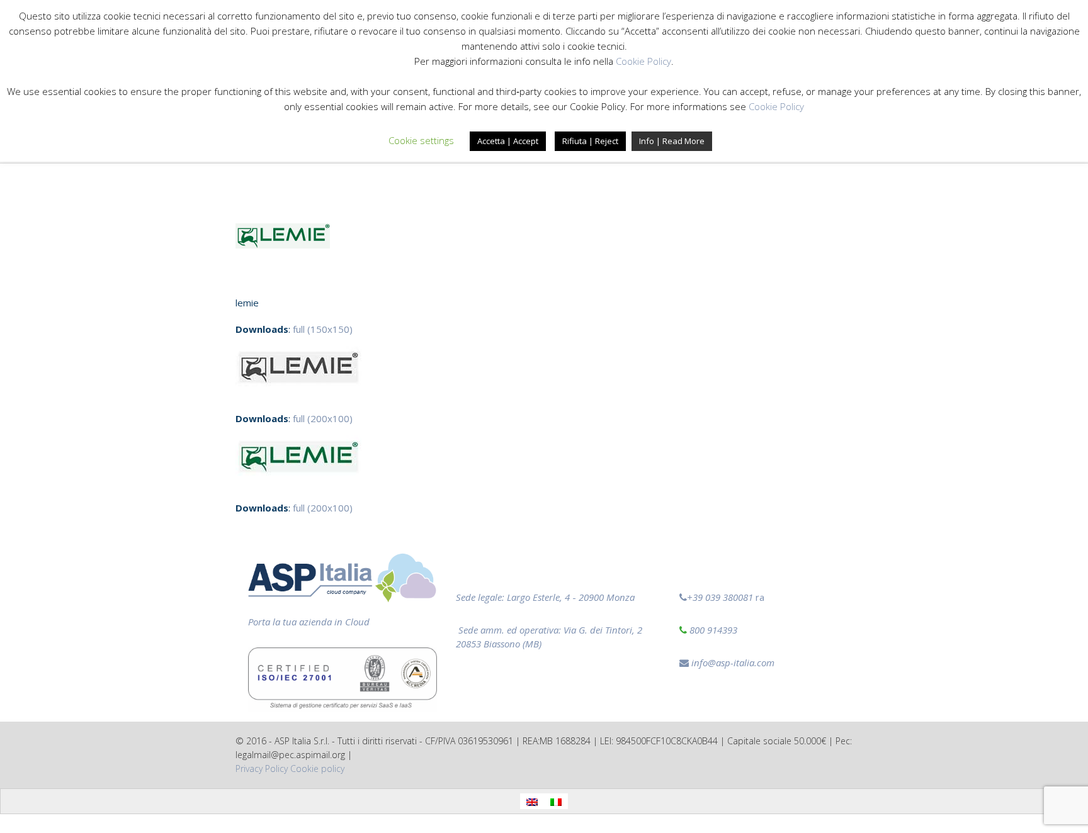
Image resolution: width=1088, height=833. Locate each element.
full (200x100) (323, 418)
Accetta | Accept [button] (507, 141)
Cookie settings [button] (421, 140)
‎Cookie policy (317, 768)
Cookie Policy (643, 61)
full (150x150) (323, 329)
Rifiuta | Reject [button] (590, 141)
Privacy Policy (261, 768)
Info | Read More (672, 141)
